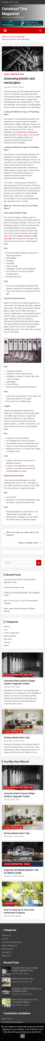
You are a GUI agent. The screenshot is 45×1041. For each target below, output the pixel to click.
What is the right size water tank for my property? (22, 533)
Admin (21, 87)
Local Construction (14, 74)
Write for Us (7, 1019)
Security (7, 642)
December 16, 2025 (11, 741)
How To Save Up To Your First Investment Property (25, 1000)
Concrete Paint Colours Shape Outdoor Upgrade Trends (25, 969)
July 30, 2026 (9, 687)
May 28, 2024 (9, 916)
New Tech (8, 639)
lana (22, 741)
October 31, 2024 (10, 876)
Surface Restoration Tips (14, 587)
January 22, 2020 (10, 87)
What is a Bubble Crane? (29, 543)
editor (18, 687)
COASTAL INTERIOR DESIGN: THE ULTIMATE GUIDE (27, 990)
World (6, 645)
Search (38, 563)
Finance (7, 626)
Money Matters (10, 636)
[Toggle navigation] (5, 30)
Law (5, 630)
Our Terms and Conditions (12, 1022)
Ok (23, 1036)
